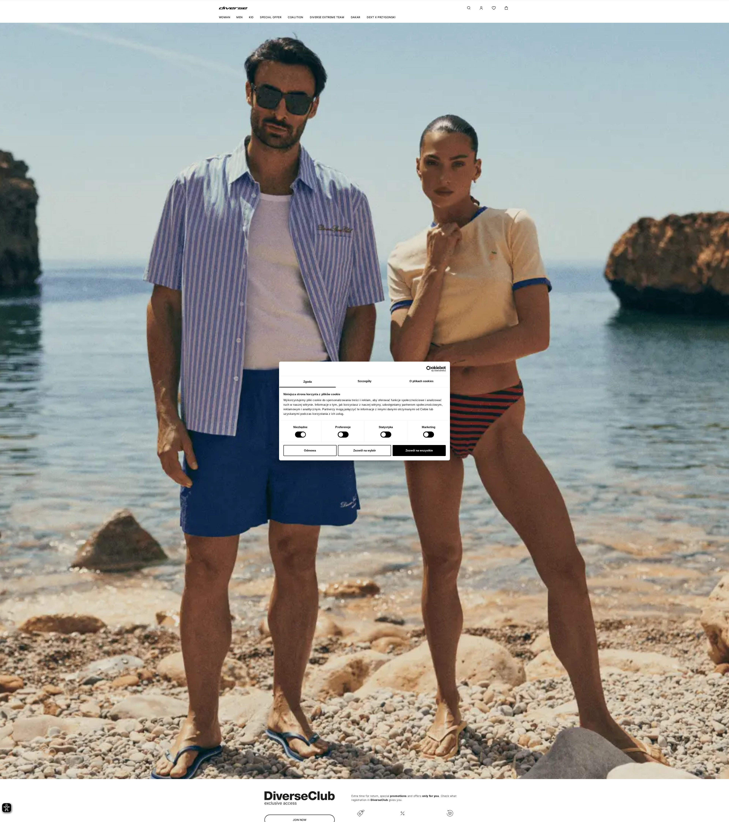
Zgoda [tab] (307, 381)
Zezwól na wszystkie (419, 450)
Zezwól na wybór (364, 450)
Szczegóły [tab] (365, 381)
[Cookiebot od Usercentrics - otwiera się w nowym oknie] (429, 368)
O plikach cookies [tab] (421, 381)
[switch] (343, 435)
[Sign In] (481, 8)
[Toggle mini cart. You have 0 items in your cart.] (506, 8)
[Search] (469, 8)
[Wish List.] (494, 8)
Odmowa (310, 450)
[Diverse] (233, 8)
